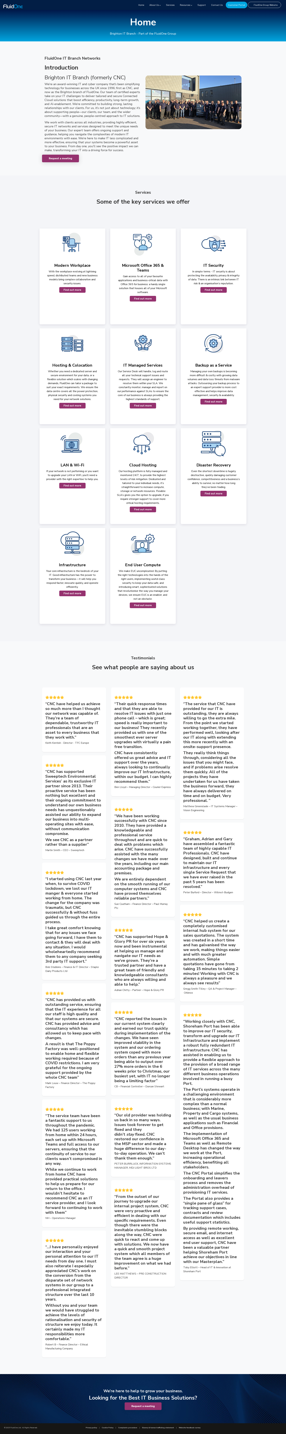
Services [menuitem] (170, 4)
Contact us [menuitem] (217, 4)
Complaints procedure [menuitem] (127, 1428)
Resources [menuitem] (185, 4)
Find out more (72, 290)
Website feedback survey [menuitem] (189, 1428)
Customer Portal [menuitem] (236, 4)
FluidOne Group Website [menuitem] (266, 4)
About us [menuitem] (154, 4)
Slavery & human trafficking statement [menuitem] (158, 1428)
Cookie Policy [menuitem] (107, 1428)
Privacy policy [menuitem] (91, 1428)
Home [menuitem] (141, 4)
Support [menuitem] (201, 4)
